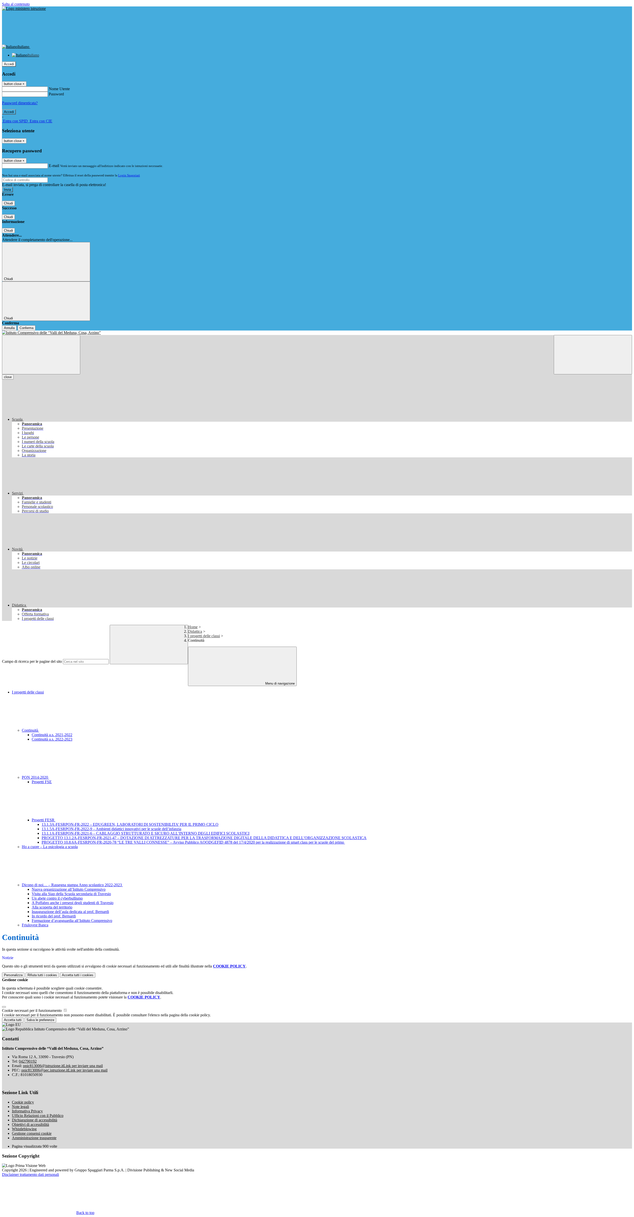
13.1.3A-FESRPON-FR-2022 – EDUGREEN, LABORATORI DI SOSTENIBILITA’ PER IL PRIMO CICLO (130, 824)
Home (193, 627)
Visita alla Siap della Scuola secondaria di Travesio (71, 894)
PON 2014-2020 (35, 777)
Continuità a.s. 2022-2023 (52, 739)
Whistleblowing (24, 1129)
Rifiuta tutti (42, 975)
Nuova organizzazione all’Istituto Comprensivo (69, 889)
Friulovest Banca (35, 925)
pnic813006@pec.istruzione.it (64, 1070)
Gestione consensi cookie (32, 1133)
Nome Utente (59, 89)
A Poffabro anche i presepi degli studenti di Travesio (72, 903)
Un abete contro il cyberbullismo (57, 898)
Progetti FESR (43, 820)
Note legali (20, 1107)
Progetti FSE (42, 782)
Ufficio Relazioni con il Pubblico (37, 1115)
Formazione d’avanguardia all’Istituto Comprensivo (72, 920)
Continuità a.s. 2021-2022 (52, 735)
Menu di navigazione (279, 683)
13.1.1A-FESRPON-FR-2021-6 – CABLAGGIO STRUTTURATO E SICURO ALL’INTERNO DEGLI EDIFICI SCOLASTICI (145, 833)
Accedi (9, 64)
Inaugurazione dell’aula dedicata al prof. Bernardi (70, 912)
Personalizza (13, 975)
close (8, 377)
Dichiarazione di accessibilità (34, 1120)
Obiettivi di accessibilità (30, 1124)
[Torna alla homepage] (317, 333)
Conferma (26, 328)
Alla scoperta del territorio (52, 907)
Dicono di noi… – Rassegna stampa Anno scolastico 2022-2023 (72, 885)
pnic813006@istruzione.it (63, 1066)
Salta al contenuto (16, 4)
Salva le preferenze (40, 1020)
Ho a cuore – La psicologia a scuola (50, 847)
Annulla (9, 328)
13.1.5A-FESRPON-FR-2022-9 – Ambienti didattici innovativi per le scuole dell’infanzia (111, 829)
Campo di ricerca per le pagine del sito (32, 661)
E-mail (54, 166)
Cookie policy (23, 1102)
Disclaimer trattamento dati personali (30, 1174)
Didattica (195, 631)
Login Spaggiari (129, 175)
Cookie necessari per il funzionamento (32, 1010)
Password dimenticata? (20, 103)
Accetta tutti (77, 975)
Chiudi (8, 203)
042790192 (28, 1061)
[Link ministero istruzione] (24, 8)
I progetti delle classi (204, 636)
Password (56, 94)
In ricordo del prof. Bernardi (54, 916)
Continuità (30, 730)
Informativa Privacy (27, 1111)
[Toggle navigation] (41, 354)
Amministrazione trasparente (34, 1138)
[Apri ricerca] (593, 354)
